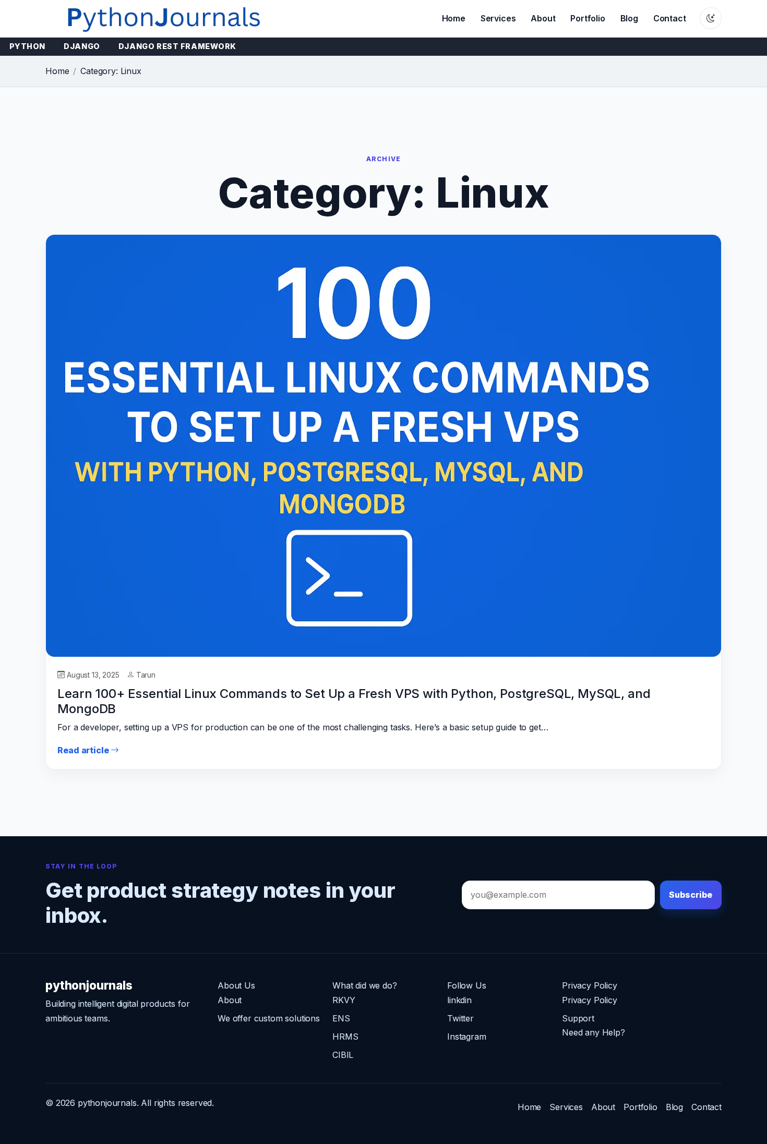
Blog (629, 18)
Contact (669, 18)
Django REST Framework (177, 46)
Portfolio (587, 18)
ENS (341, 1018)
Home (453, 18)
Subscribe (690, 894)
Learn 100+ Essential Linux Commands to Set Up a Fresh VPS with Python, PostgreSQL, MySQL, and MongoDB (353, 701)
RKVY (343, 1000)
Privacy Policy (589, 1000)
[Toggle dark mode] (711, 18)
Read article (84, 750)
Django (82, 46)
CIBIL (342, 1055)
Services (498, 18)
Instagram (466, 1036)
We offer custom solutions (269, 1018)
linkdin (459, 1000)
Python (27, 46)
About (543, 18)
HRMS (345, 1036)
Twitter (460, 1018)
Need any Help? (593, 1032)
